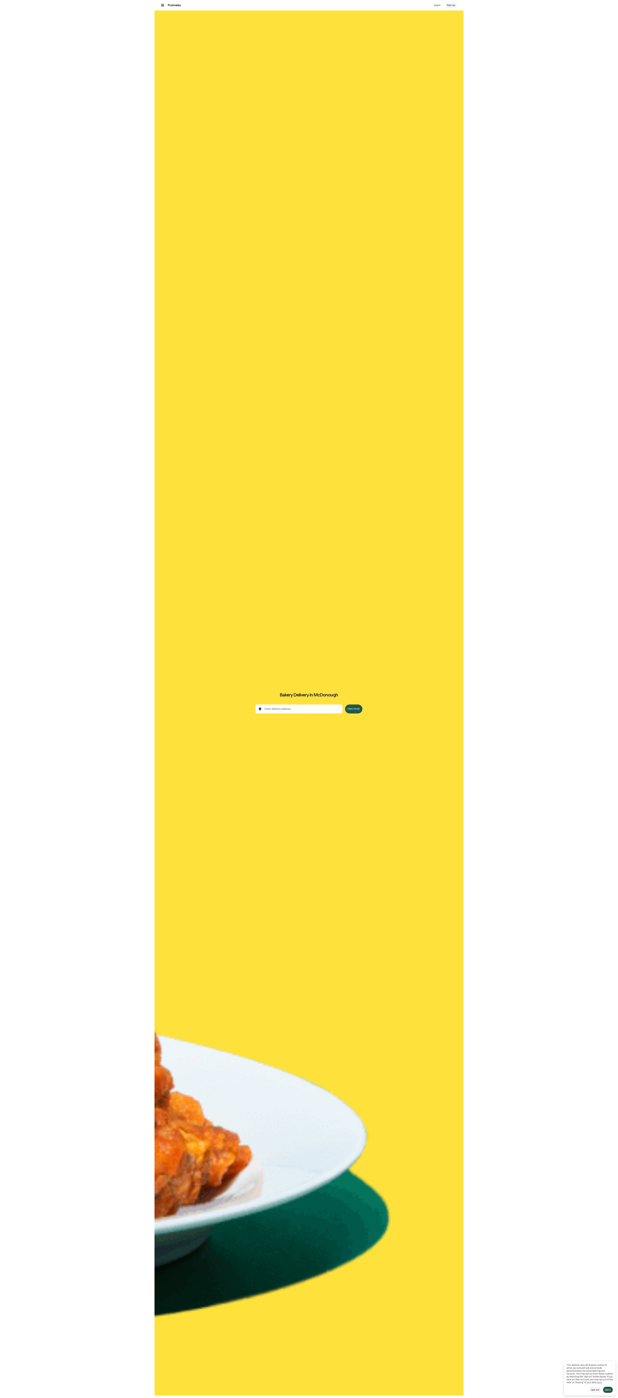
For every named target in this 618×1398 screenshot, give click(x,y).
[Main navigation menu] (162, 5)
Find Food (354, 709)
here (599, 1382)
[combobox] (302, 709)
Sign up (451, 5)
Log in (437, 5)
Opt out (595, 1390)
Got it (608, 1390)
